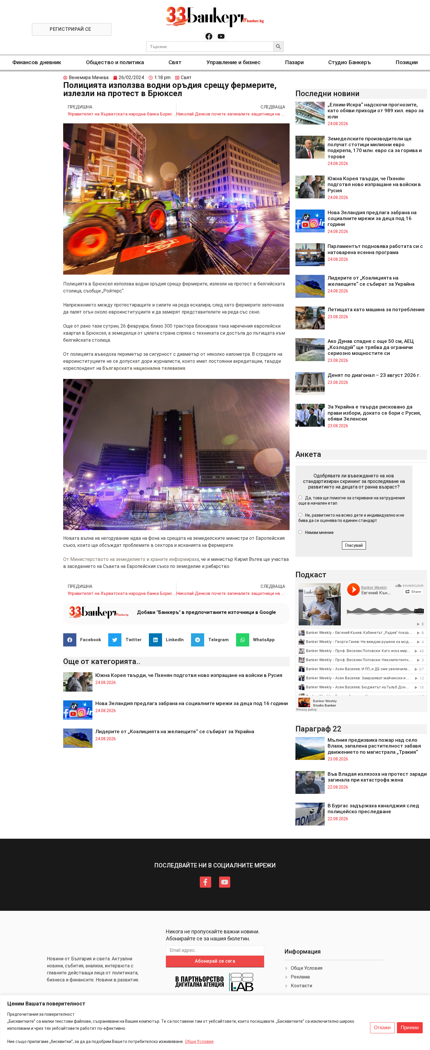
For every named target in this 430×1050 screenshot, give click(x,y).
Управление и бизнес (234, 62)
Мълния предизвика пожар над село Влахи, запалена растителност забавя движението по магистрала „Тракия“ (374, 746)
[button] (84, 639)
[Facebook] (209, 37)
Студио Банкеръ (349, 62)
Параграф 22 (318, 728)
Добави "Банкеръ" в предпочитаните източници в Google (206, 612)
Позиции (407, 62)
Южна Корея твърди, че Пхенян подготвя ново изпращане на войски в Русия (188, 675)
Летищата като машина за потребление (376, 309)
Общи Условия (199, 1041)
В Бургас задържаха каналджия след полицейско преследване (373, 808)
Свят (175, 62)
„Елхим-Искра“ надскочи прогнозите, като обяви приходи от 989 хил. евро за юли (376, 111)
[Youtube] (221, 37)
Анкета (308, 454)
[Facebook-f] (205, 882)
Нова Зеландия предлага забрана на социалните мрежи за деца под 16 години (191, 703)
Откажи (382, 1027)
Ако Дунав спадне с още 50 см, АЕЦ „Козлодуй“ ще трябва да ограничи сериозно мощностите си (371, 347)
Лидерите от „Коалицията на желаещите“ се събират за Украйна (174, 731)
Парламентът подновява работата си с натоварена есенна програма (375, 249)
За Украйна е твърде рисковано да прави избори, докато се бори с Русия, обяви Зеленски (374, 413)
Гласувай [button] (354, 545)
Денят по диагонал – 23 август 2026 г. (374, 375)
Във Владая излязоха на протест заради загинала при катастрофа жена (377, 777)
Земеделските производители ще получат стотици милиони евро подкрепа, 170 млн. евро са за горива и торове (375, 147)
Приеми (410, 1027)
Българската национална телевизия (143, 368)
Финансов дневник (36, 62)
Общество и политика (115, 62)
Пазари (294, 62)
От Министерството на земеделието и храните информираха (131, 559)
